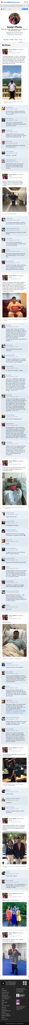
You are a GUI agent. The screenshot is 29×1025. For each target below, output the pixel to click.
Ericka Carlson (10, 513)
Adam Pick (9, 540)
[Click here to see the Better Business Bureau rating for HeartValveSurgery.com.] (22, 995)
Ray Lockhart (9, 672)
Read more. (14, 390)
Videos (3, 1000)
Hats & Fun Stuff (5, 1005)
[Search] (27, 2)
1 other (20, 866)
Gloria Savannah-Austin (12, 228)
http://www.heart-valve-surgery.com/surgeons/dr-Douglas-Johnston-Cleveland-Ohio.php (16, 711)
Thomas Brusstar (11, 160)
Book (3, 1004)
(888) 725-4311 (21, 991)
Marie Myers (9, 107)
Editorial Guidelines (6, 1015)
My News (6, 39)
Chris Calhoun (10, 151)
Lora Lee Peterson (11, 548)
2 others (6, 785)
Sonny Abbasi (13, 49)
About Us (4, 1007)
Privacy (3, 1017)
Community (6, 5)
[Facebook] (3, 983)
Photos (21, 39)
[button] (24, 40)
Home (2, 5)
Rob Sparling (9, 119)
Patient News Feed (12, 5)
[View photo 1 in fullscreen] (11, 82)
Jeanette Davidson (11, 530)
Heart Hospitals (5, 998)
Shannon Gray (7, 101)
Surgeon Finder (5, 994)
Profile (11, 39)
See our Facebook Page (10, 984)
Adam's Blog (4, 1002)
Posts (16, 39)
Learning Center (5, 992)
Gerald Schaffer (10, 355)
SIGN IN (9, 9)
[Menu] (25, 2)
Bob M (8, 605)
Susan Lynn (9, 130)
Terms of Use (5, 1019)
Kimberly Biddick (14, 507)
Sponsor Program (6, 1014)
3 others (21, 101)
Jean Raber (9, 238)
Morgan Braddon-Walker (9, 319)
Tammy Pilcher (10, 415)
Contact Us (4, 1009)
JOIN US (4, 9)
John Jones (9, 663)
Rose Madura (14, 101)
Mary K (8, 250)
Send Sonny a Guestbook (14, 34)
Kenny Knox (6, 214)
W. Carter (8, 325)
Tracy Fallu (9, 141)
